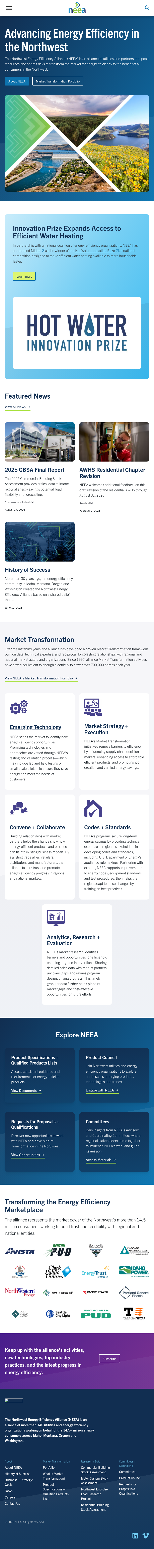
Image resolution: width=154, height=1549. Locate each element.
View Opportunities (25, 1154)
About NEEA (16, 81)
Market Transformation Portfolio (58, 81)
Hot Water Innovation (95, 250)
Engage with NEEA (100, 1090)
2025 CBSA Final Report (35, 469)
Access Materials (98, 1159)
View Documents (24, 1090)
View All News (15, 406)
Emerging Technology (35, 726)
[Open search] (146, 8)
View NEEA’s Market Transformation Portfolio (39, 678)
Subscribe (110, 1359)
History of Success (27, 569)
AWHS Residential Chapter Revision (112, 472)
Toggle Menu (10, 8)
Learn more (24, 276)
